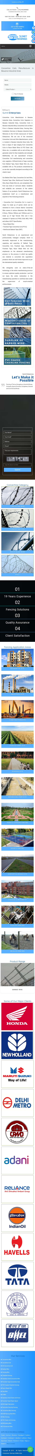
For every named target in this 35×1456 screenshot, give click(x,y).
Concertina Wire (6, 1359)
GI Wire (4, 1394)
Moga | (30, 1438)
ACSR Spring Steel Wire (9, 1413)
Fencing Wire (17, 989)
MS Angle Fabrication (8, 1404)
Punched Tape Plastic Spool (10, 1401)
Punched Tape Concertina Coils (11, 1382)
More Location (11, 1443)
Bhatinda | (15, 1435)
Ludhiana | (24, 1438)
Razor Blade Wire (7, 1388)
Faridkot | (28, 1435)
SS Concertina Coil (7, 1366)
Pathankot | (16, 1441)
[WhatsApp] (33, 32)
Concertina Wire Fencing (9, 1410)
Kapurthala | (4, 1441)
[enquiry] (17, 24)
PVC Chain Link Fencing (8, 1420)
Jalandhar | (18, 1438)
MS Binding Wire (6, 1423)
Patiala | (22, 1441)
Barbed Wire (5, 1369)
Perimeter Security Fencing (10, 1407)
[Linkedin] (33, 36)
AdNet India (18, 1453)
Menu (16, 46)
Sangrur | (3, 1443)
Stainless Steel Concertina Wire (11, 1378)
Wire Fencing (5, 1417)
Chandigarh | (21, 1435)
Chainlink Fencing (7, 1375)
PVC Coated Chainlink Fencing (10, 1385)
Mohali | (10, 1441)
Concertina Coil (6, 1362)
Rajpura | (27, 1441)
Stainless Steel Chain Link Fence (11, 1398)
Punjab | (3, 1435)
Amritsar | (9, 1435)
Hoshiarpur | (11, 1438)
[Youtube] (33, 41)
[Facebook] (33, 28)
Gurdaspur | (4, 1438)
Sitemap (12, 1453)
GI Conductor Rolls (7, 1426)
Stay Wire (5, 1391)
